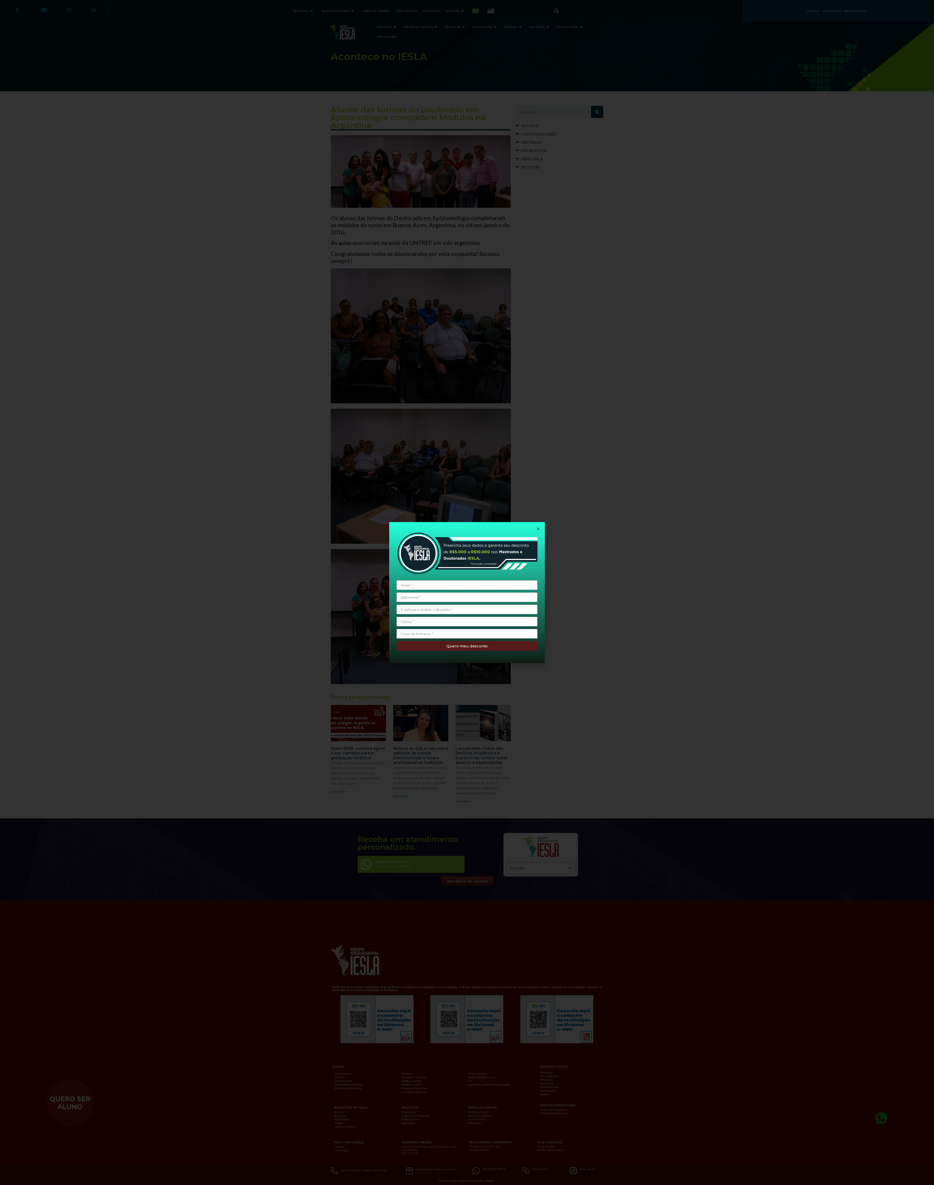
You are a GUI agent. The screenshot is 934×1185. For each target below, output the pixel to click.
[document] (467, 592)
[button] (538, 529)
